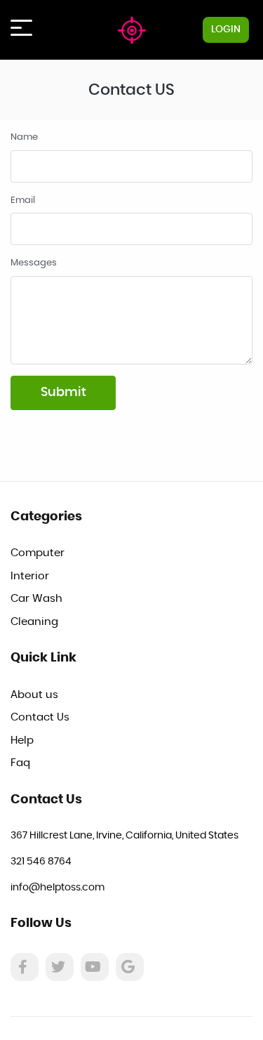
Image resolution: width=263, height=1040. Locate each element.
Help (22, 740)
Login (226, 29)
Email (23, 200)
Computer (38, 553)
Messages (34, 263)
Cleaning (34, 622)
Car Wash (36, 598)
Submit (63, 392)
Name (24, 137)
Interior (30, 576)
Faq (20, 763)
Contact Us (40, 717)
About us (34, 695)
